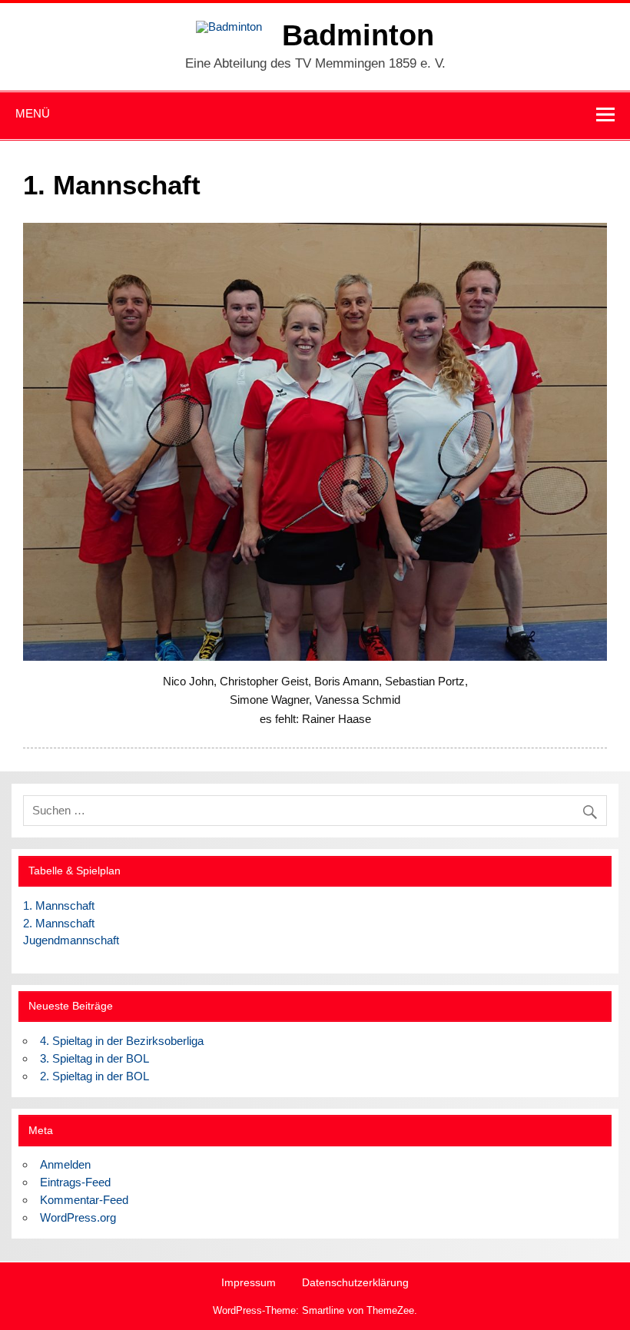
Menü (32, 113)
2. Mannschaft (58, 923)
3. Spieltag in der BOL (94, 1058)
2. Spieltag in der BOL (94, 1076)
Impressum (248, 1283)
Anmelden (65, 1164)
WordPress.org (78, 1217)
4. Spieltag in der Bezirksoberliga (122, 1040)
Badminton (358, 35)
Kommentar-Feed (84, 1199)
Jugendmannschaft (71, 940)
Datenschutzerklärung (355, 1283)
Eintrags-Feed (75, 1182)
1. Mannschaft (58, 905)
